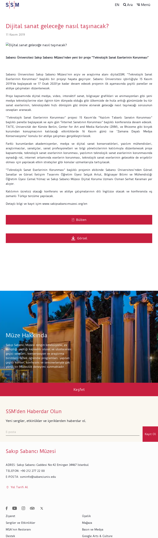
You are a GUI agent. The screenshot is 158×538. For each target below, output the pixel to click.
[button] (143, 5)
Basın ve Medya (92, 529)
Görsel (82, 238)
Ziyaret (10, 516)
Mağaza (87, 523)
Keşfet (79, 389)
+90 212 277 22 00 (32, 471)
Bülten (81, 220)
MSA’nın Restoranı (18, 529)
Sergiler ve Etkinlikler (20, 523)
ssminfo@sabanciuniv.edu (38, 477)
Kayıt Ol (150, 434)
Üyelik (86, 516)
